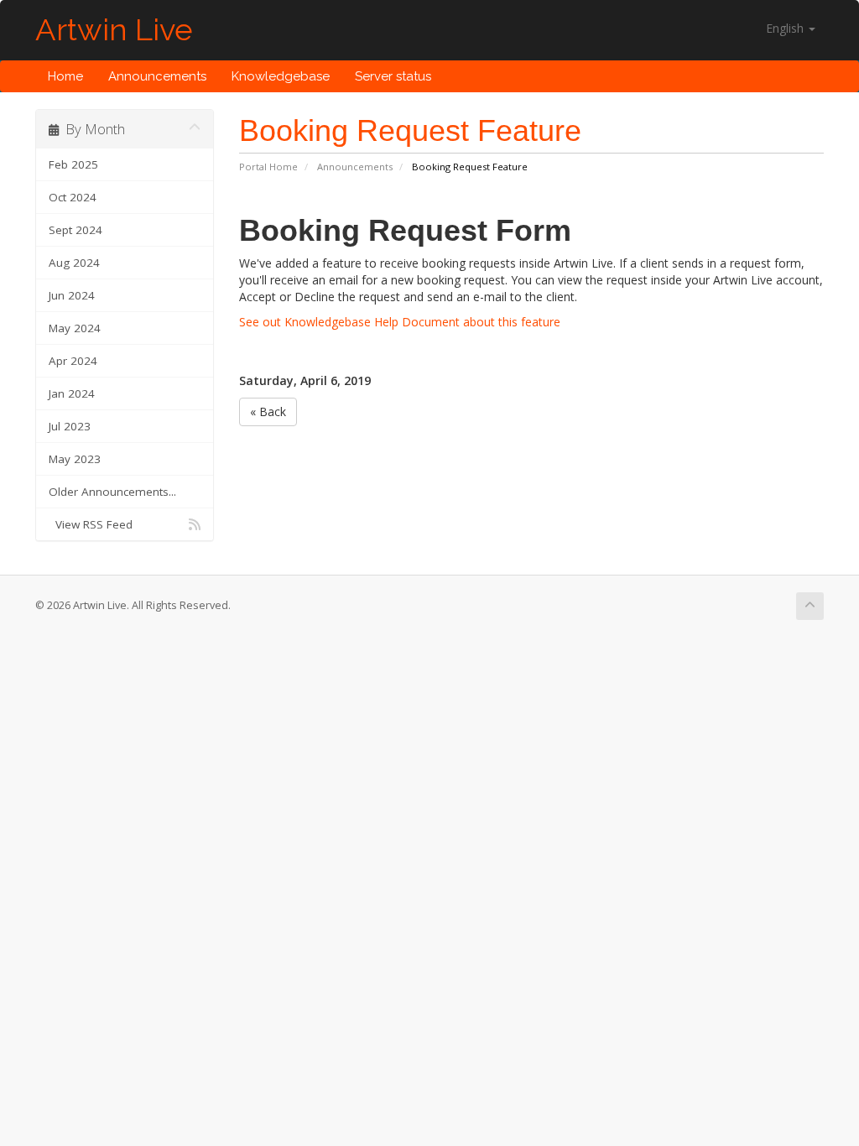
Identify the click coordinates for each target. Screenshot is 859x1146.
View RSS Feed (91, 524)
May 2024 (75, 328)
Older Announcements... (112, 491)
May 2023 (75, 458)
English (786, 28)
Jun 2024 (72, 295)
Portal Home (268, 166)
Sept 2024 (75, 229)
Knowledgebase (281, 76)
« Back (268, 411)
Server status (393, 76)
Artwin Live (114, 30)
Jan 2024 (72, 393)
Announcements (157, 76)
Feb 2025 (73, 164)
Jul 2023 (70, 426)
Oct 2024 (72, 197)
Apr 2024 (73, 360)
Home (65, 76)
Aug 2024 (74, 262)
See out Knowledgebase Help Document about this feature (399, 322)
